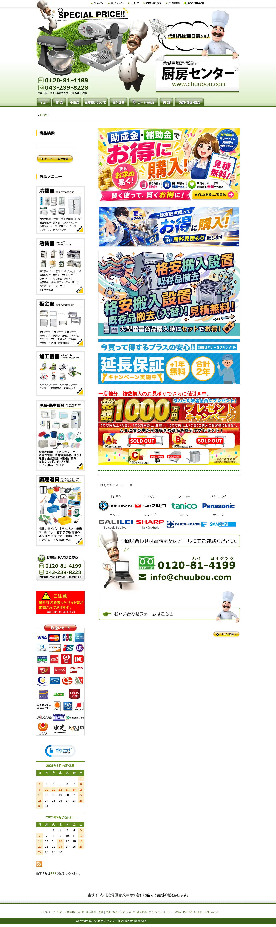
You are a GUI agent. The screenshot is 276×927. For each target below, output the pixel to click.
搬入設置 (91, 912)
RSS (53, 873)
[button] (60, 751)
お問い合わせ (211, 912)
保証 (100, 912)
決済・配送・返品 (115, 912)
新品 (59, 912)
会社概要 (142, 912)
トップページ (47, 912)
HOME (45, 115)
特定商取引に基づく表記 (188, 912)
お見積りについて (74, 912)
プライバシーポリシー (161, 912)
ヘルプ (131, 912)
